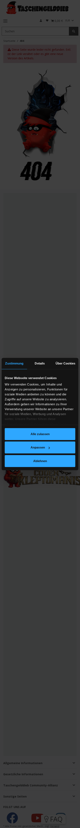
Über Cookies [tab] (65, 363)
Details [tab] (40, 363)
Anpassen (38, 447)
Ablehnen (40, 461)
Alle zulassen (40, 434)
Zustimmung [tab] (14, 363)
